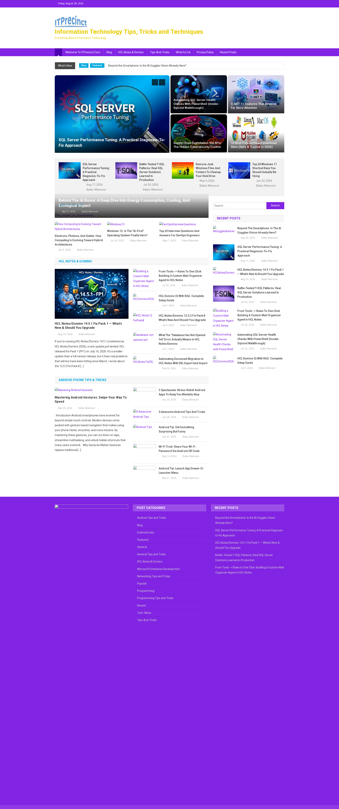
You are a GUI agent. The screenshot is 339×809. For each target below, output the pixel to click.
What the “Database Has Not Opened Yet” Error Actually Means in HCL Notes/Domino (182, 339)
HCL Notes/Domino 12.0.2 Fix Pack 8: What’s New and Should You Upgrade (182, 318)
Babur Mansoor (96, 189)
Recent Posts (228, 52)
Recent (141, 605)
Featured (97, 65)
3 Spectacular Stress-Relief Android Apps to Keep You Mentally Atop (182, 392)
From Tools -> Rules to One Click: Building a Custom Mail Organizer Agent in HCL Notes (180, 276)
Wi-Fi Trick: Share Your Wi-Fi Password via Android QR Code (179, 449)
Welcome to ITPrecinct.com (82, 52)
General (142, 547)
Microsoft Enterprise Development (158, 569)
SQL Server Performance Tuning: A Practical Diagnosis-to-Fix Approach (96, 172)
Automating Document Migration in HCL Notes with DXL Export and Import (183, 361)
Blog (109, 52)
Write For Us (183, 52)
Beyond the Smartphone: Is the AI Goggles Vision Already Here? (147, 65)
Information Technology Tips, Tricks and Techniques (129, 31)
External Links (145, 532)
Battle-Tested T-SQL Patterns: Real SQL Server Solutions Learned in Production (151, 172)
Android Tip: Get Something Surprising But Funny (176, 429)
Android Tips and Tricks (151, 517)
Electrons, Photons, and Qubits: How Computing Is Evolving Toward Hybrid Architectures (79, 240)
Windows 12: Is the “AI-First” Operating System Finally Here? (127, 233)
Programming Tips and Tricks (155, 598)
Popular (142, 583)
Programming (145, 590)
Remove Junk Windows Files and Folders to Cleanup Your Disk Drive (208, 170)
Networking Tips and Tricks (153, 576)
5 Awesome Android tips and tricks (182, 411)
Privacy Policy (205, 52)
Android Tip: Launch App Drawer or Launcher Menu (181, 470)
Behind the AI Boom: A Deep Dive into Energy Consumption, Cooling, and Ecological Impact (124, 203)
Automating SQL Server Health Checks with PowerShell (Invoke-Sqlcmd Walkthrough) (196, 104)
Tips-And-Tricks (160, 52)
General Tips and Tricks (151, 554)
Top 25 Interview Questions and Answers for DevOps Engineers (179, 233)
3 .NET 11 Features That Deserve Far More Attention (253, 106)
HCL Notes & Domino (131, 52)
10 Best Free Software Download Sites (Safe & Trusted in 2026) (254, 145)
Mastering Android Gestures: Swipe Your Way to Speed (91, 399)
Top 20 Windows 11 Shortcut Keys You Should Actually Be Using (264, 170)
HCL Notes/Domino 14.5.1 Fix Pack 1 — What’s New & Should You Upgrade (88, 326)
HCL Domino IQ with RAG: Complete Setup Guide (181, 298)
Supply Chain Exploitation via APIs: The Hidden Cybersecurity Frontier (197, 145)
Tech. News (144, 612)
